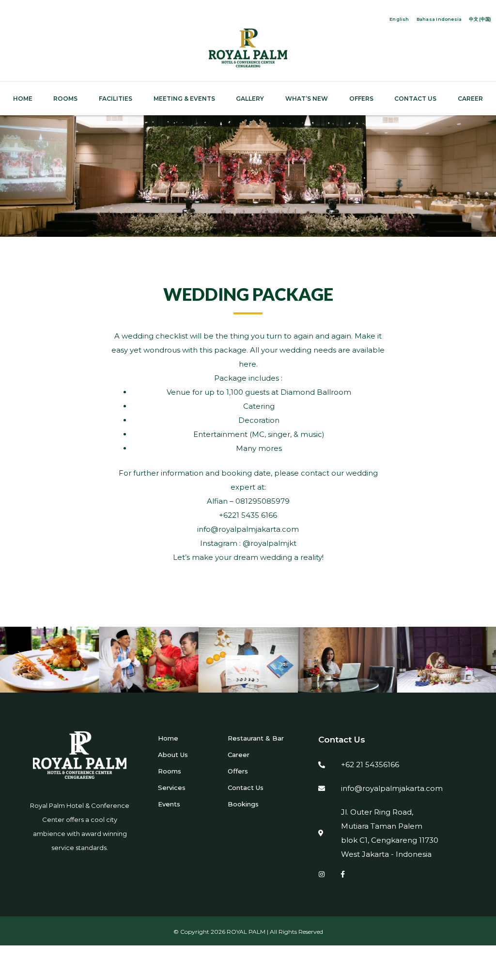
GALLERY (250, 98)
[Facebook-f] (343, 874)
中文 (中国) (480, 19)
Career (238, 754)
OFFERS (361, 98)
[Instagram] (321, 874)
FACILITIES (115, 98)
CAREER (470, 98)
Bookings (243, 804)
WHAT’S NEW (306, 98)
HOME (22, 98)
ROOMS (65, 98)
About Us (173, 754)
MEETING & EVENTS (184, 98)
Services (172, 787)
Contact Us (246, 787)
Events (169, 804)
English (399, 19)
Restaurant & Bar (256, 738)
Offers (238, 771)
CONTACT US (415, 98)
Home (168, 738)
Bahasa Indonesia (439, 19)
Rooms (169, 771)
